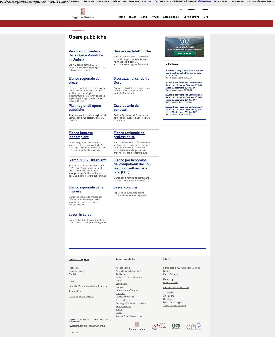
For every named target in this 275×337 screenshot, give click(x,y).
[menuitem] (121, 17)
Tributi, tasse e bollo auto (174, 305)
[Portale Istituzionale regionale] (137, 326)
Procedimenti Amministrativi (176, 287)
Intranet (204, 10)
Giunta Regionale (76, 271)
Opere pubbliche (77, 30)
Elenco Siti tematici (171, 274)
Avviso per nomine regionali (81, 296)
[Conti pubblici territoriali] (193, 326)
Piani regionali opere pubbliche (85, 107)
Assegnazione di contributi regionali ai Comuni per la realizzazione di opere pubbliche (87, 118)
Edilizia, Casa (121, 284)
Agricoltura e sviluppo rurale (128, 271)
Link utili (166, 271)
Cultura (119, 280)
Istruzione (120, 293)
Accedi (75, 332)
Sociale (119, 313)
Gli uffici (72, 274)
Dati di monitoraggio (172, 302)
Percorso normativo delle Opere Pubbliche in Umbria (86, 55)
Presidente (74, 268)
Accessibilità (168, 292)
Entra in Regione (79, 259)
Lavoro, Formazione (125, 296)
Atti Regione (168, 296)
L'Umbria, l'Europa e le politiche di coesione (88, 286)
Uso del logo (168, 279)
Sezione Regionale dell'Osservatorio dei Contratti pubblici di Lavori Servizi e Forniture (132, 118)
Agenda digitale (123, 268)
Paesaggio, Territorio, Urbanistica (131, 303)
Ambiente (120, 274)
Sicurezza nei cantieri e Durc (131, 80)
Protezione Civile (123, 306)
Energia (119, 287)
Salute (119, 309)
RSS (180, 10)
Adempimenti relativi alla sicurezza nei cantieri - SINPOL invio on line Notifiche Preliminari (132, 91)
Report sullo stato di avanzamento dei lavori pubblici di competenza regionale (87, 221)
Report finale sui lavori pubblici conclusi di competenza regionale (130, 194)
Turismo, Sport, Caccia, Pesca (129, 316)
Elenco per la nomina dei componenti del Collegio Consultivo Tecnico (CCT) (132, 166)
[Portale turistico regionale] (176, 326)
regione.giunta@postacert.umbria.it (88, 326)
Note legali (168, 299)
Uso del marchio (170, 282)
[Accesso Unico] (184, 46)
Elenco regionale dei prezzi (84, 80)
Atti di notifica (75, 291)
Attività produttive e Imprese (129, 277)
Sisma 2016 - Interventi (87, 160)
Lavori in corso (80, 214)
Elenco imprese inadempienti (81, 135)
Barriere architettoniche (132, 51)
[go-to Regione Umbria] (82, 9)
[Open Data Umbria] (159, 326)
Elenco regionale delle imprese (86, 189)
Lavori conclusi (125, 187)
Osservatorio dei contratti (127, 107)
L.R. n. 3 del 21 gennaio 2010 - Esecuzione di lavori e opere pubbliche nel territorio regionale (87, 67)
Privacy (72, 281)
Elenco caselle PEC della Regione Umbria (181, 268)
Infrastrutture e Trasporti (127, 290)
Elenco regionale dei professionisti (129, 135)
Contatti (191, 10)
